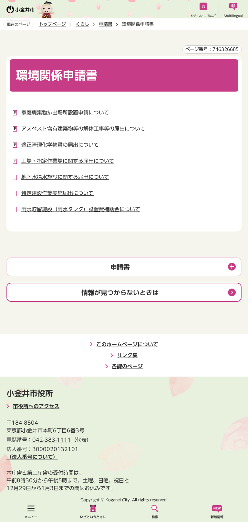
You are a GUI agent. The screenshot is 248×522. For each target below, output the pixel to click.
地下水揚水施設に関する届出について (65, 177)
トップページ (52, 24)
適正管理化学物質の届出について (60, 144)
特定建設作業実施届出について (57, 193)
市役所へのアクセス (36, 406)
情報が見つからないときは (120, 292)
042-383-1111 (51, 439)
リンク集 (127, 355)
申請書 (105, 24)
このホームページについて (127, 344)
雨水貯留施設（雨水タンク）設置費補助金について (80, 209)
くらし (82, 24)
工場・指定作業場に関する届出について (67, 160)
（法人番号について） (32, 456)
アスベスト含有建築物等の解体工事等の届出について (83, 128)
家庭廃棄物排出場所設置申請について (65, 112)
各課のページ (127, 366)
